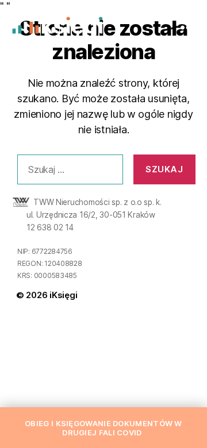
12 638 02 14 (50, 227)
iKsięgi (63, 294)
